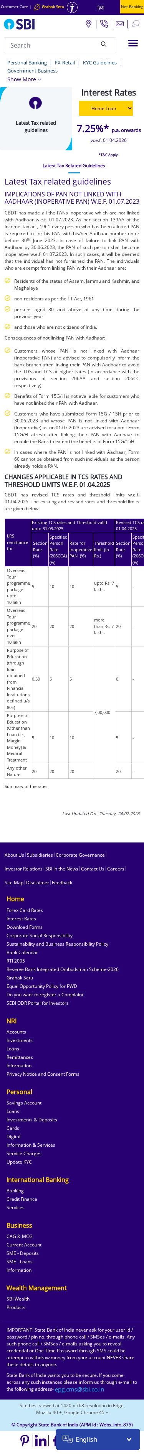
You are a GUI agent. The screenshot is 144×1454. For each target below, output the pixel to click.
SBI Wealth (18, 1299)
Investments (20, 1040)
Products (16, 1307)
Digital (13, 1136)
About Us (14, 855)
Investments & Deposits (32, 1119)
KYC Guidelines (100, 62)
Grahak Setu (20, 977)
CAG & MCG (20, 1236)
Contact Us (92, 868)
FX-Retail (65, 62)
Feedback (62, 882)
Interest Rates (21, 918)
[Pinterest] (25, 1440)
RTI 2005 (16, 961)
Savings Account (24, 1103)
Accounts (16, 1032)
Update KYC (19, 1162)
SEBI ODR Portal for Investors (38, 1003)
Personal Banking (27, 62)
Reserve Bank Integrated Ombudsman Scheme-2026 (63, 969)
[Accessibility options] (72, 7)
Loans (13, 1048)
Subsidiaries (40, 855)
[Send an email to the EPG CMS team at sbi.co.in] (80, 1389)
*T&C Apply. (109, 154)
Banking (15, 1190)
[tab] (74, 165)
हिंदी (101, 8)
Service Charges (24, 1153)
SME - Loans (20, 1261)
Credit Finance (22, 1199)
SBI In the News (61, 868)
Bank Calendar (22, 952)
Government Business (32, 70)
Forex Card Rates (25, 910)
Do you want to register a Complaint (45, 994)
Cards (13, 1128)
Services (16, 1207)
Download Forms (25, 927)
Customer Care (14, 6)
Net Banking (132, 6)
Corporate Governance (80, 855)
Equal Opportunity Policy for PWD (42, 986)
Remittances (20, 1057)
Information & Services (31, 1145)
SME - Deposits (23, 1253)
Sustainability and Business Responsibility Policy (57, 944)
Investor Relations (24, 868)
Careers (115, 868)
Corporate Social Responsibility (40, 935)
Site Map (14, 882)
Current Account (24, 1244)
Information (19, 1065)
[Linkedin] (41, 1440)
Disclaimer (37, 882)
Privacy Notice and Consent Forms (43, 1074)
